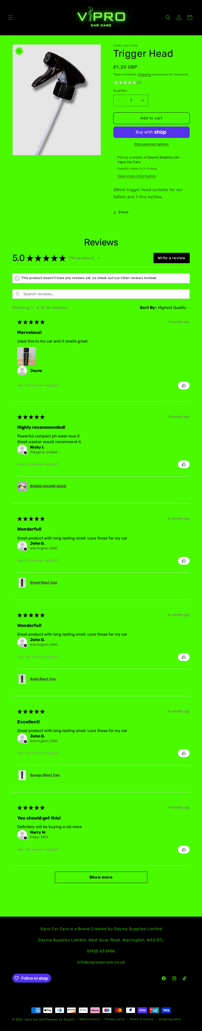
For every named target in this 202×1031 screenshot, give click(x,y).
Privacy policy (115, 1019)
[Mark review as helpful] (184, 385)
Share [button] (123, 212)
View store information (137, 176)
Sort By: (148, 307)
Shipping (144, 74)
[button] (10, 17)
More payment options (151, 144)
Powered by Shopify (60, 1019)
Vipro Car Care (35, 1019)
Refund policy (90, 1019)
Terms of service (141, 1019)
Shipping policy (170, 1019)
